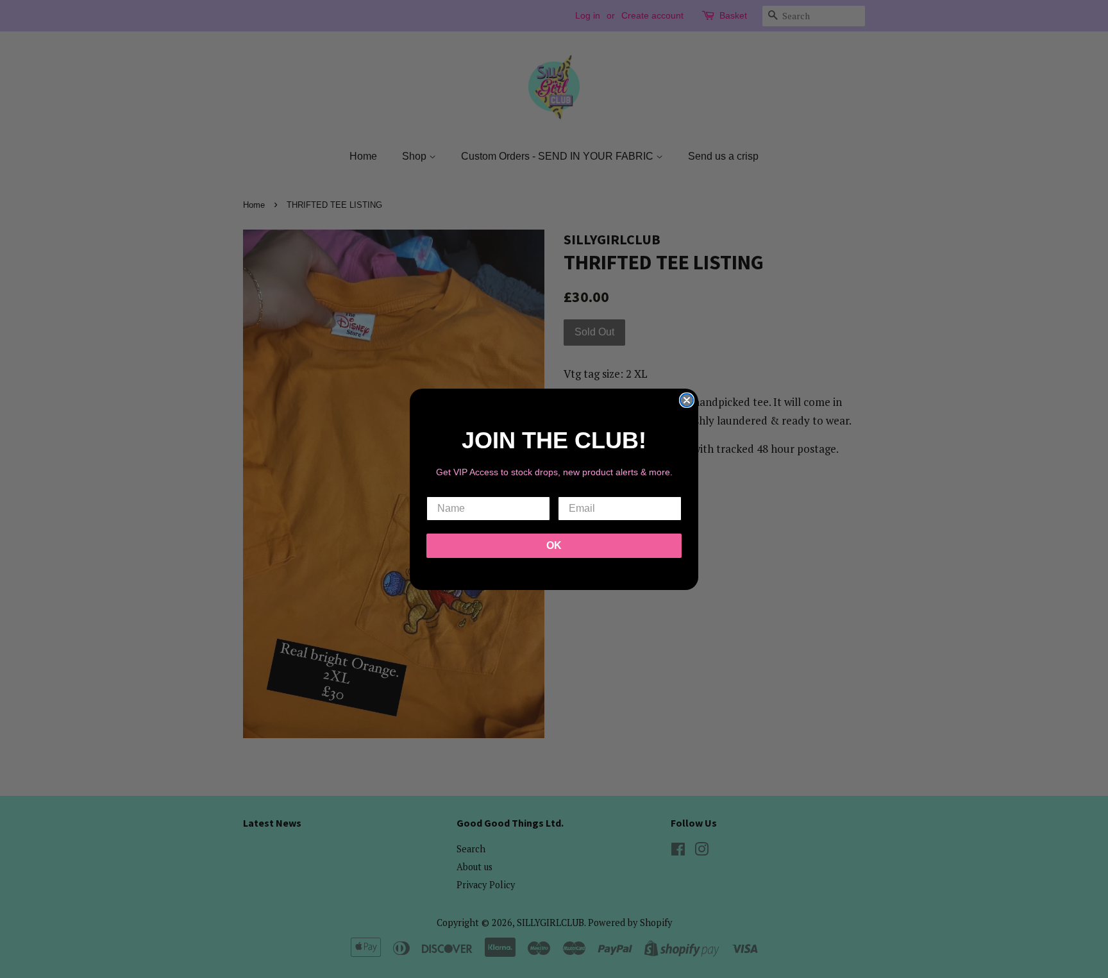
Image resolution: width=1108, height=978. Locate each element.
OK (554, 545)
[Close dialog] (686, 400)
